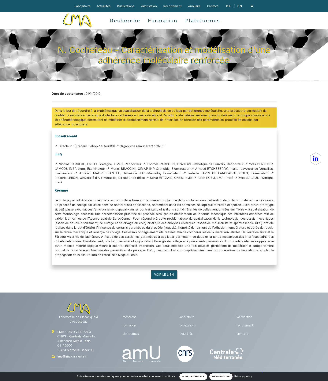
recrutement (245, 325)
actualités (186, 334)
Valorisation (149, 6)
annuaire (242, 334)
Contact (212, 6)
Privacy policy (243, 376)
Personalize (221, 376)
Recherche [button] (125, 20)
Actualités (103, 6)
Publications (125, 6)
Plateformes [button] (202, 20)
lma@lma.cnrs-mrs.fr (72, 356)
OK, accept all (194, 376)
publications (188, 325)
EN (240, 6)
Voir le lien (164, 274)
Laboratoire (82, 6)
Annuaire (194, 6)
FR (228, 6)
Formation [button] (162, 20)
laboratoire (187, 317)
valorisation (244, 317)
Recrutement (172, 6)
